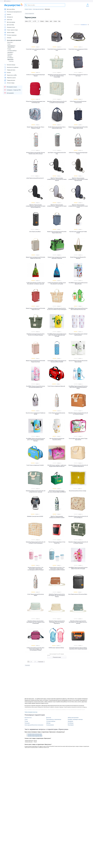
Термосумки (10, 59)
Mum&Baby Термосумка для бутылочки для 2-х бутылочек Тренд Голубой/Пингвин (35, 439)
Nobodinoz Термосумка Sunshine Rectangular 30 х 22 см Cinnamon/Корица (57, 595)
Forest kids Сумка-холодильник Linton (34, 733)
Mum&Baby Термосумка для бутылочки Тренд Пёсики (78, 283)
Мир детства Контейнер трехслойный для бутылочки (78, 334)
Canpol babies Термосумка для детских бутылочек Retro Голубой (56, 361)
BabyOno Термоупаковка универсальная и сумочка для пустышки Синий (78, 206)
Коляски (9, 14)
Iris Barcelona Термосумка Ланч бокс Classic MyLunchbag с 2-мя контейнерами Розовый (35, 649)
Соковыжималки (50, 724)
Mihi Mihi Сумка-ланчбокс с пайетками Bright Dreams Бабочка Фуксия (56, 466)
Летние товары (10, 82)
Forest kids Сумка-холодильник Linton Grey (57, 50)
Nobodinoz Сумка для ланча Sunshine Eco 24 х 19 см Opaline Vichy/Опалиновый (57, 76)
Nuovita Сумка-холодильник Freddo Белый (78, 232)
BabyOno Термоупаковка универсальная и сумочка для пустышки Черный (57, 179)
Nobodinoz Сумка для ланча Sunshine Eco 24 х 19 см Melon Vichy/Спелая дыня (56, 309)
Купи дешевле (10, 93)
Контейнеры (10, 57)
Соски (9, 44)
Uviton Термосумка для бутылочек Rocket (57, 413)
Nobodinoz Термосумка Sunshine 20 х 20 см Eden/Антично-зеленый (35, 491)
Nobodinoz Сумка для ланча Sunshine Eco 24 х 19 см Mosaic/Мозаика (35, 334)
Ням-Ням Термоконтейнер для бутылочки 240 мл (56, 439)
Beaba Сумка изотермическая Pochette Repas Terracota (35, 309)
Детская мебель (11, 9)
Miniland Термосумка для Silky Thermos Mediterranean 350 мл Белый (35, 153)
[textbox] (44, 5)
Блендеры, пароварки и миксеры (75, 719)
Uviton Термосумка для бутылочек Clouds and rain (78, 102)
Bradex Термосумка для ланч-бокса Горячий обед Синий (56, 127)
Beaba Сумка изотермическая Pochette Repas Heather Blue (56, 232)
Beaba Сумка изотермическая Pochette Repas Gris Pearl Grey (35, 258)
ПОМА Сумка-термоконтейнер (56, 647)
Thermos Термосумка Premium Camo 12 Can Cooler (78, 75)
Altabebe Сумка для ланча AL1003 (35, 516)
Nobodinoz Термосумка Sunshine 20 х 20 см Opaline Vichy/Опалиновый (56, 102)
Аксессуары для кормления (14, 40)
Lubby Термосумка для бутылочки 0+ (35, 178)
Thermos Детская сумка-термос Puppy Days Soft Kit (78, 439)
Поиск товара (26, 5)
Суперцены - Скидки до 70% (14, 90)
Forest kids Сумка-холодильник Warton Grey (35, 50)
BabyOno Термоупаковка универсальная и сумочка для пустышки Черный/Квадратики (35, 206)
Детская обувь (10, 24)
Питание (9, 37)
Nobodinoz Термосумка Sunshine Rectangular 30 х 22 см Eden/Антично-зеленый (78, 622)
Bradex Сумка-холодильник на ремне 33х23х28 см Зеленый (57, 258)
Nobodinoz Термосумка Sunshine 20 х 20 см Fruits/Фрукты (78, 517)
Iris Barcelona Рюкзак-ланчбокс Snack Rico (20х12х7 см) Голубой (57, 283)
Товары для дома (11, 80)
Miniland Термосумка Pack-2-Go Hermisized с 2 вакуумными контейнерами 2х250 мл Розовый (36, 568)
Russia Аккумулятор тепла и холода (77, 490)
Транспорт (9, 19)
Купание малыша (11, 64)
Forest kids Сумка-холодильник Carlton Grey (78, 50)
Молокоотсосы (28, 717)
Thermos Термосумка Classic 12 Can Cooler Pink (56, 542)
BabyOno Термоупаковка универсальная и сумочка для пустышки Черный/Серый (78, 179)
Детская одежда (11, 22)
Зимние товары (10, 32)
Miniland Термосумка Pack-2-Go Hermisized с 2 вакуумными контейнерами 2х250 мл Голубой (57, 568)
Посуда (9, 48)
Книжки (9, 72)
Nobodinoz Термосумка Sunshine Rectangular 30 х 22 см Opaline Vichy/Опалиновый (36, 622)
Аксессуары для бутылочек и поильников (34, 724)
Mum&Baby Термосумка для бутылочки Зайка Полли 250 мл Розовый (78, 568)
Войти (87, 6)
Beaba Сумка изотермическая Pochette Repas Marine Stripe (78, 127)
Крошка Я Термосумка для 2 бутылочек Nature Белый (78, 361)
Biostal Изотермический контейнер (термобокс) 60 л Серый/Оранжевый (78, 648)
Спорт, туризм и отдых (12, 29)
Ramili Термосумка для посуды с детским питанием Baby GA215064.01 (57, 491)
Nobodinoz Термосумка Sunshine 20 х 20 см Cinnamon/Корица (78, 413)
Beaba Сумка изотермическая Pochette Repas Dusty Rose (35, 361)
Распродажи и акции (12, 86)
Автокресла (10, 17)
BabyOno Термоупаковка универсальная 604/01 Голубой (56, 517)
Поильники (10, 54)
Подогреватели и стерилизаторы (53, 719)
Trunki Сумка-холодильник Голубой (35, 465)
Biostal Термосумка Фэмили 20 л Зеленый (78, 258)
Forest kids (11, 61)
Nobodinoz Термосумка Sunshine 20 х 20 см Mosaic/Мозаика (78, 542)
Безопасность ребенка (12, 67)
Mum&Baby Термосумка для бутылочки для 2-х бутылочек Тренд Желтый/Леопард (56, 335)
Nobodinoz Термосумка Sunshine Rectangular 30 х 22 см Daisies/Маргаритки (57, 622)
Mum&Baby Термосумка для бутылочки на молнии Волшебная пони (35, 387)
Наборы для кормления (73, 717)
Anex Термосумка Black (35, 231)
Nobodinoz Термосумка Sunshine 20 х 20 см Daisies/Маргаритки (78, 466)
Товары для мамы (11, 70)
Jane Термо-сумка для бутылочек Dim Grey (57, 153)
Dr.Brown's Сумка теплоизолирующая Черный (35, 75)
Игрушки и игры (11, 27)
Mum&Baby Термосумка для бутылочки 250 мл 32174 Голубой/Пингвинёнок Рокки (78, 387)
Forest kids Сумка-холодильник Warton (34, 734)
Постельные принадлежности (14, 11)
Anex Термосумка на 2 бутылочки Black (77, 594)
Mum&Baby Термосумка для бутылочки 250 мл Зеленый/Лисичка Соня (78, 309)
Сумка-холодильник (29, 13)
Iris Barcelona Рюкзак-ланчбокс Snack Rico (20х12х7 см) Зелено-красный (35, 283)
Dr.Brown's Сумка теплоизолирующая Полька (78, 153)
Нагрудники (10, 52)
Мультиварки (71, 724)
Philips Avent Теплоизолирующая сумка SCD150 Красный (35, 102)
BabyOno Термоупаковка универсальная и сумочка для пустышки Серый (57, 206)
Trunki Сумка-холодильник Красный (56, 386)
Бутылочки (10, 42)
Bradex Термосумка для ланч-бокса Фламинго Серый (35, 127)
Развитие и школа (11, 77)
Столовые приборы (12, 50)
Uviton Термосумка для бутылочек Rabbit (35, 595)
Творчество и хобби (12, 75)
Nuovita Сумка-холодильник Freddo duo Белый (35, 413)
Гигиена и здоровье (12, 35)
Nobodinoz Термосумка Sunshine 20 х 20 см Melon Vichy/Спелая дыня (35, 542)
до (33, 21)
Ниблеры (9, 55)
